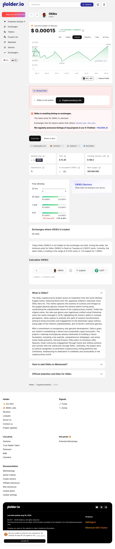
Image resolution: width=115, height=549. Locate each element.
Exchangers (13, 52)
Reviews (6, 412)
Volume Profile (103, 78)
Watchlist (12, 42)
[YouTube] (97, 507)
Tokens (11, 32)
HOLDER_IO (102, 128)
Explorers (73, 146)
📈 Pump (63, 404)
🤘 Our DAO (8, 404)
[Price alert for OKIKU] (37, 15)
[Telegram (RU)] (106, 507)
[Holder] (13, 507)
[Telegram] (101, 507)
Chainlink (7, 457)
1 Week (67, 37)
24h (60, 37)
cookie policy (40, 535)
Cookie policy (9, 491)
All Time (106, 37)
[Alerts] (98, 4)
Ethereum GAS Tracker (96, 527)
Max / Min (89, 78)
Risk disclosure (9, 487)
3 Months (87, 37)
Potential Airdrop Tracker (16, 21)
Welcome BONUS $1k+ (15, 14)
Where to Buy (49, 138)
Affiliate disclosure (11, 483)
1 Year (97, 37)
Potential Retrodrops (68, 441)
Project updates (10, 428)
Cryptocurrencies (43, 385)
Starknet (7, 441)
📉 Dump (63, 408)
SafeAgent (90, 522)
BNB (5, 453)
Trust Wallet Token (11, 445)
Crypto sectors (9, 479)
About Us (7, 420)
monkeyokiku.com (39, 146)
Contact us (8, 424)
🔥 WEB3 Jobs (9, 408)
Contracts (56, 146)
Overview (35, 138)
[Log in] (104, 4)
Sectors (11, 47)
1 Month (77, 37)
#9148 (39, 160)
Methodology (9, 471)
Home (31, 385)
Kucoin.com (81, 123)
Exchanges (13, 27)
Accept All (24, 541)
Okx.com (91, 123)
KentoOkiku (90, 146)
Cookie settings (10, 495)
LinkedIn (7, 416)
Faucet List (13, 37)
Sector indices (9, 475)
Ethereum (7, 449)
